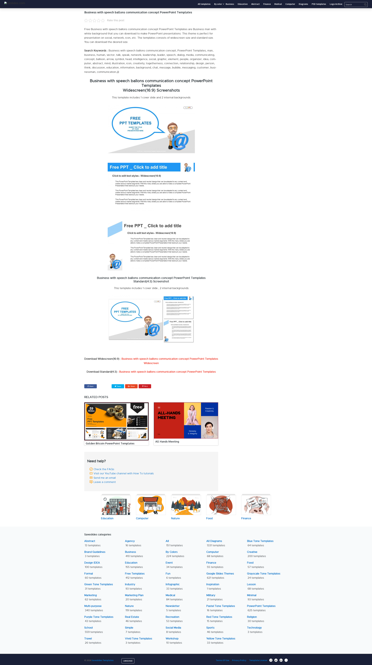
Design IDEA (93, 565)
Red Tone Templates (219, 619)
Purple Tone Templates (98, 619)
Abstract (92, 543)
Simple (132, 629)
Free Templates (135, 575)
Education (134, 565)
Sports (214, 629)
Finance (214, 565)
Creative (256, 554)
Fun (173, 575)
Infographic (174, 586)
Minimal (255, 597)
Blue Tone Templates (260, 543)
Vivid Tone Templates (138, 640)
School (93, 629)
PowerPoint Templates (261, 608)
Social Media (173, 629)
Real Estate (133, 619)
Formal (92, 575)
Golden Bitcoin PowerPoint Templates (110, 443)
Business (134, 554)
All (174, 543)
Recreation (174, 619)
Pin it (145, 386)
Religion (255, 619)
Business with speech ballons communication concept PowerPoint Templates (167, 371)
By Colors (175, 554)
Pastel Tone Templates (220, 608)
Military (214, 597)
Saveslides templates (102, 660)
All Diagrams (215, 543)
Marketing (92, 597)
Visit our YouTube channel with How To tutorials (124, 473)
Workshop (174, 640)
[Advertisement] (261, 28)
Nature (133, 608)
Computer (214, 554)
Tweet (118, 386)
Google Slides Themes (220, 575)
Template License (258, 660)
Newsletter (173, 608)
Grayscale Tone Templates (263, 575)
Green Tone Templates (98, 586)
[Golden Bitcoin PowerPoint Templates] (116, 421)
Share (91, 386)
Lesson (255, 586)
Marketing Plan (134, 597)
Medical (174, 597)
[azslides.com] (14, 3)
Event (174, 565)
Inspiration (213, 586)
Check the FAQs (104, 469)
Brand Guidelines (94, 554)
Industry (133, 586)
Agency (133, 543)
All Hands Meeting (167, 441)
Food (255, 565)
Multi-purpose (93, 608)
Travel (92, 640)
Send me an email (105, 477)
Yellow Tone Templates (220, 640)
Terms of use (222, 660)
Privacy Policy (239, 660)
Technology (254, 629)
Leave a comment (105, 482)
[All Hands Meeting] (186, 420)
